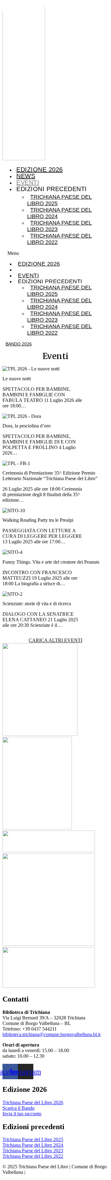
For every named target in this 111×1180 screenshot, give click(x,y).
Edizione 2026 (39, 169)
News (25, 176)
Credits (34, 1172)
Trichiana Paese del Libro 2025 (59, 200)
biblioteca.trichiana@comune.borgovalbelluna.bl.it (51, 1034)
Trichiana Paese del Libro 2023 (59, 226)
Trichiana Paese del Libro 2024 (59, 213)
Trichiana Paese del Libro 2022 (59, 239)
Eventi (27, 182)
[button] (55, 253)
